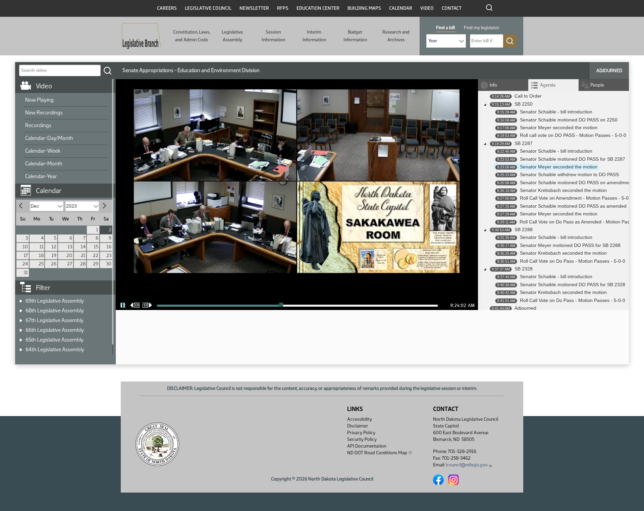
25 (41, 264)
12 (54, 247)
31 (25, 272)
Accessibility (359, 419)
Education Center (318, 8)
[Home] (141, 36)
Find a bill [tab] (445, 28)
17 (26, 255)
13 (70, 247)
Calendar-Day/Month (49, 138)
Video (427, 8)
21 (83, 255)
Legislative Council (208, 8)
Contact (452, 8)
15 (96, 247)
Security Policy (362, 439)
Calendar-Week (42, 151)
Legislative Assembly (232, 35)
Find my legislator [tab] (481, 28)
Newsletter (254, 8)
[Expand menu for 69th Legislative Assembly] (20, 298)
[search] (107, 70)
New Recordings (44, 112)
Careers (167, 8)
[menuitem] (66, 100)
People (597, 85)
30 (108, 264)
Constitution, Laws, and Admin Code (191, 35)
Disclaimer (357, 426)
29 (95, 264)
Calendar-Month (43, 163)
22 (95, 255)
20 (69, 255)
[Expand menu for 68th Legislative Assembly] (20, 308)
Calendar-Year (41, 176)
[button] (67, 187)
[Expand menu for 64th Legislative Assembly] (20, 347)
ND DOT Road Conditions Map (377, 453)
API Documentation (366, 446)
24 (25, 264)
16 (109, 247)
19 (54, 255)
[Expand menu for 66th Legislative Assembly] (20, 327)
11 (42, 247)
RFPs (282, 8)
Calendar (400, 8)
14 (83, 247)
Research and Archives (396, 35)
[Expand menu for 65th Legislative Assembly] (20, 337)
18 (41, 255)
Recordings (38, 125)
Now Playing (39, 100)
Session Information (273, 35)
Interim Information (314, 35)
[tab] (553, 85)
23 (108, 255)
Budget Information (355, 35)
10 (25, 247)
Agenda (547, 85)
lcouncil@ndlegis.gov (467, 465)
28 (83, 264)
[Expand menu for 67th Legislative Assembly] (20, 318)
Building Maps (364, 8)
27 (69, 264)
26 (53, 264)
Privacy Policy (361, 433)
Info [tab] (493, 85)
